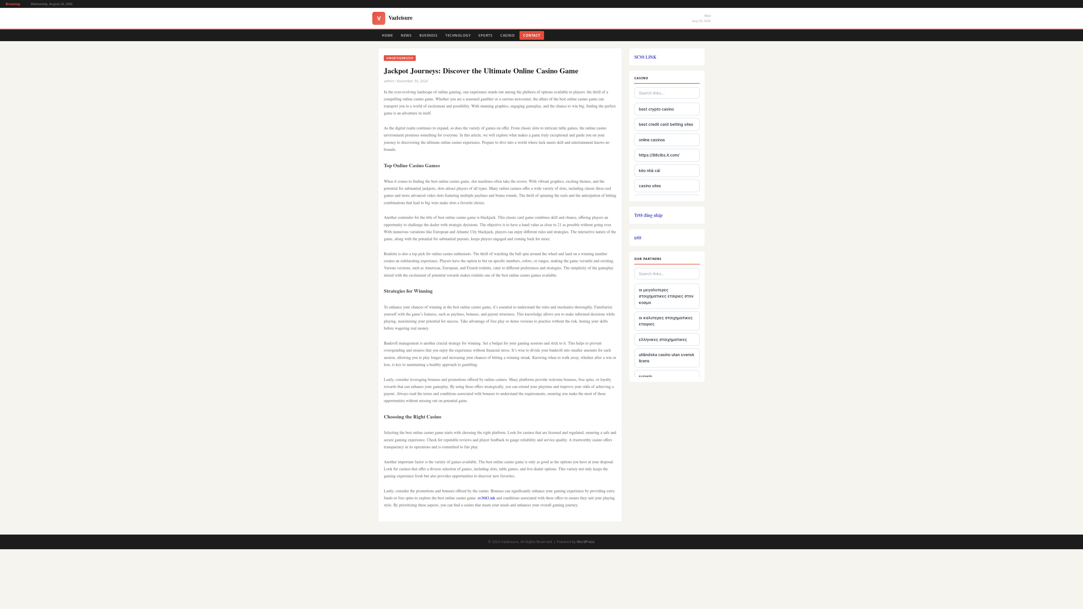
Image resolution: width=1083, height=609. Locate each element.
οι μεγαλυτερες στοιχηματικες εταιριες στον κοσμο (666, 296)
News (406, 35)
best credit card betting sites (666, 124)
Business (428, 35)
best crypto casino (656, 109)
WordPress (586, 541)
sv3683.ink (486, 497)
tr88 (637, 237)
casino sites (650, 185)
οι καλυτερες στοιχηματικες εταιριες (666, 320)
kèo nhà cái (649, 170)
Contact (531, 35)
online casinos (652, 139)
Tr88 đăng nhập (648, 215)
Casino (507, 35)
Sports (485, 35)
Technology (457, 35)
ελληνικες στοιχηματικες (663, 339)
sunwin (645, 376)
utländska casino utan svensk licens (666, 357)
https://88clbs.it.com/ (659, 155)
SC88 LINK (645, 57)
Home (387, 35)
